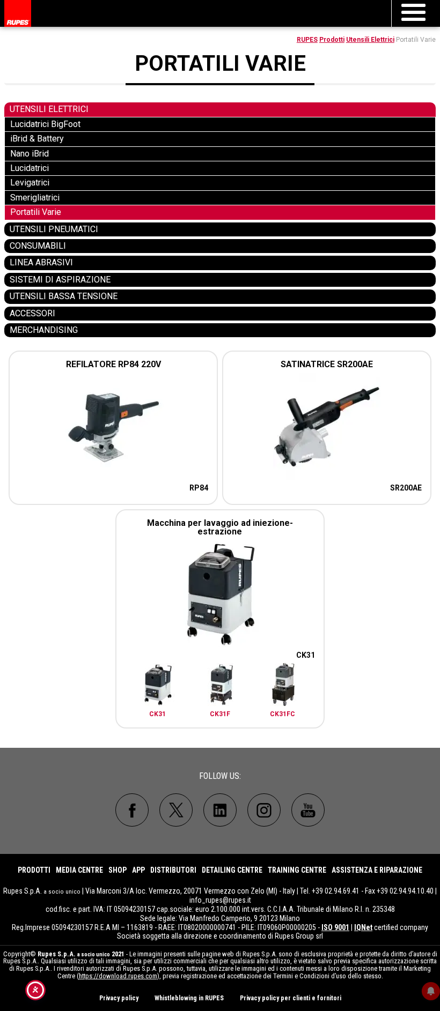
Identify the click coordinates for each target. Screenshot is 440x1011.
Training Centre (297, 870)
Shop (117, 870)
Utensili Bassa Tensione (64, 296)
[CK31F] (220, 686)
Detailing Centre (232, 870)
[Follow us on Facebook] (132, 810)
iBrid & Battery (37, 138)
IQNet (363, 927)
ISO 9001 (335, 927)
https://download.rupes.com (118, 976)
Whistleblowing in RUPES (189, 998)
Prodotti (331, 39)
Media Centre (79, 870)
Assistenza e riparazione (377, 870)
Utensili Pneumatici (54, 229)
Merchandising (44, 330)
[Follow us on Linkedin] (220, 810)
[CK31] (158, 686)
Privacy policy (118, 998)
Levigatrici (29, 182)
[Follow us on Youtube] (308, 810)
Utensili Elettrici (370, 39)
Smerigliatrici (35, 197)
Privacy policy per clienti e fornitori (290, 998)
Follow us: (220, 776)
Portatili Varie (35, 212)
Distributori (173, 870)
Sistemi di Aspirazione (60, 279)
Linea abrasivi (41, 262)
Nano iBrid (29, 153)
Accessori (32, 313)
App (138, 870)
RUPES (307, 39)
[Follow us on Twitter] (176, 810)
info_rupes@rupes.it (220, 900)
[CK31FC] (283, 686)
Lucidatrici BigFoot (45, 124)
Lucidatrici (29, 168)
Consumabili (38, 246)
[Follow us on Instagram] (264, 810)
